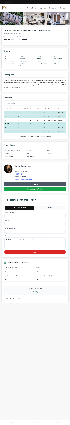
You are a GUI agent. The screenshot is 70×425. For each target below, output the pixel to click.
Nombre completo (10, 212)
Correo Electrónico (10, 228)
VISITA (50, 208)
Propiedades (31, 8)
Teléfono (7, 220)
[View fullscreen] (67, 22)
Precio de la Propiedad (10, 267)
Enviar (35, 252)
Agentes (43, 8)
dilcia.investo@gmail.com (23, 179)
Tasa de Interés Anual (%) (11, 275)
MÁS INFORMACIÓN (20, 208)
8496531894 (19, 174)
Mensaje (7, 236)
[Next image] (67, 18)
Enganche (39, 267)
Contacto (63, 8)
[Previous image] (3, 18)
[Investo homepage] (4, 8)
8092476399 (8, 2)
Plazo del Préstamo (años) (44, 275)
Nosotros (52, 8)
